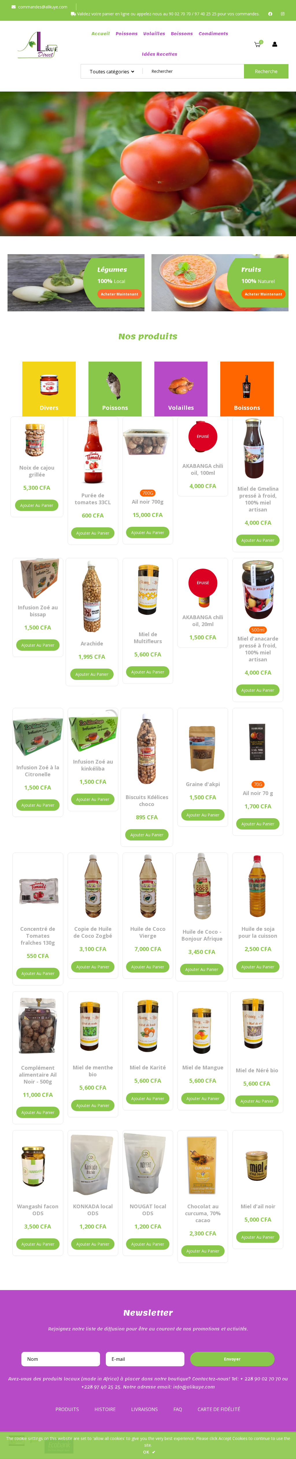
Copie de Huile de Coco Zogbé (92, 932)
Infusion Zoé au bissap (38, 611)
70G (258, 784)
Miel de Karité (148, 1067)
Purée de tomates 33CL (93, 499)
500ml (257, 630)
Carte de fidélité (219, 1409)
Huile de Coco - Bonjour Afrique (202, 935)
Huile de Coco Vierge (148, 932)
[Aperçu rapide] (31, 452)
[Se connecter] (274, 44)
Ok (149, 1452)
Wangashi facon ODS (37, 1210)
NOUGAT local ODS (148, 1210)
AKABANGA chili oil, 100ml (202, 469)
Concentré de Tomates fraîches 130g (37, 935)
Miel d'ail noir (257, 1206)
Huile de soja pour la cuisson (257, 932)
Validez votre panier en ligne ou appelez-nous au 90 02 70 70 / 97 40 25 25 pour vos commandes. (168, 13)
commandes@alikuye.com (42, 7)
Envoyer (232, 1359)
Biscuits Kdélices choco (146, 800)
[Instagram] (282, 13)
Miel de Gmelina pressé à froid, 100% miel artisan (258, 499)
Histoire (105, 1409)
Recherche (266, 71)
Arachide (92, 643)
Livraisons (144, 1409)
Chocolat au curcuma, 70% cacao (203, 1213)
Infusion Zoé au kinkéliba (93, 765)
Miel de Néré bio (257, 1070)
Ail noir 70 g (258, 793)
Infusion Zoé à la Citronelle (37, 771)
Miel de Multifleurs (148, 638)
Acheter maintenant (119, 294)
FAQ (177, 1409)
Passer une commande (170, 178)
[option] (148, 164)
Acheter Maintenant (263, 294)
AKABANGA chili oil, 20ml (202, 621)
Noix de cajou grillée (36, 471)
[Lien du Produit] (41, 452)
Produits (67, 1409)
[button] (10, 168)
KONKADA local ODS (93, 1210)
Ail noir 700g (148, 501)
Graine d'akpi (203, 784)
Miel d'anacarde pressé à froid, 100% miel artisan (257, 649)
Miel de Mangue (202, 1067)
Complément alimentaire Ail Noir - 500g (38, 1074)
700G (147, 493)
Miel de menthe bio (93, 1071)
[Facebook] (270, 13)
